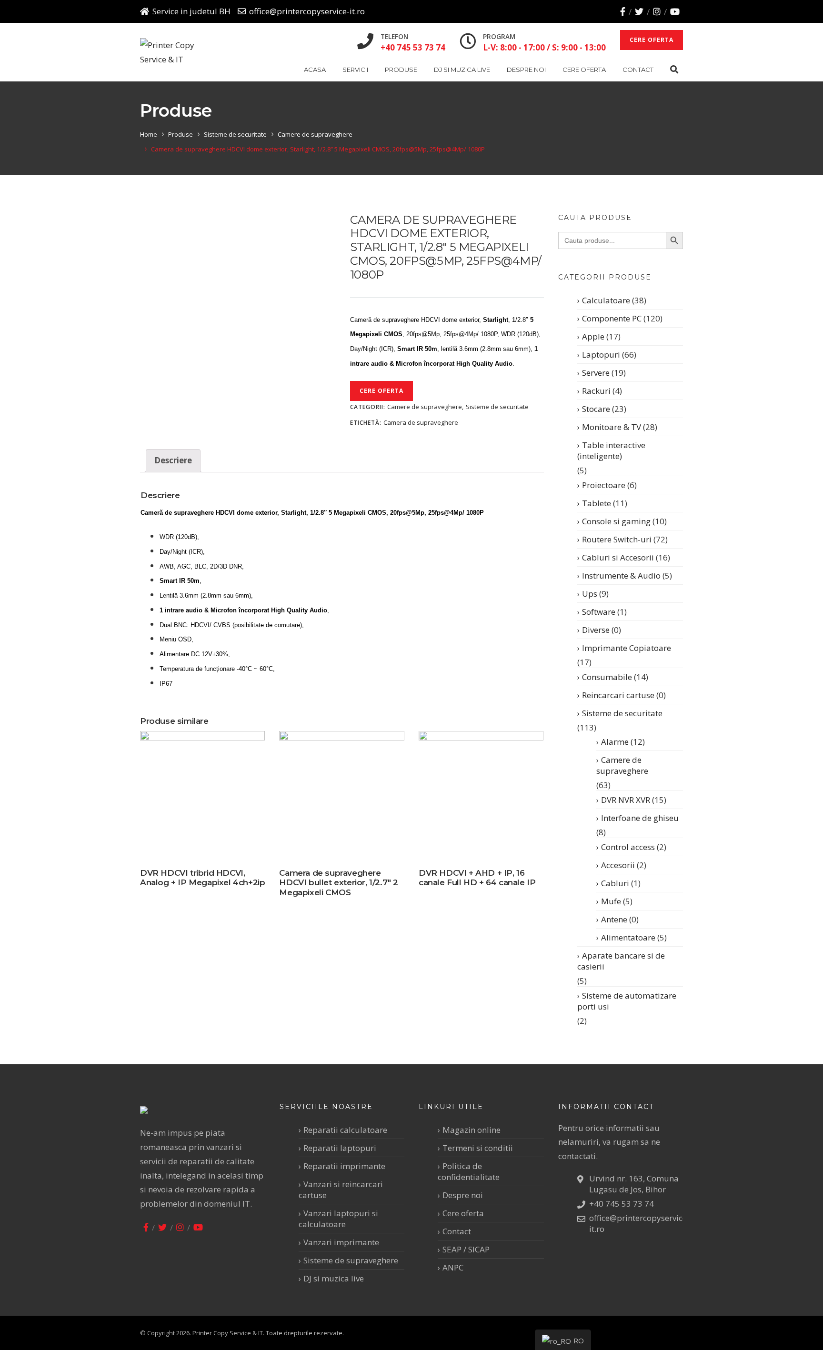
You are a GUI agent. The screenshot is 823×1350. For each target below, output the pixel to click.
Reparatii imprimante (344, 1165)
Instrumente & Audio (621, 575)
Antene (614, 919)
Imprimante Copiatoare (626, 647)
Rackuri (596, 390)
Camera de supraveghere (420, 422)
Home (148, 134)
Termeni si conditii (477, 1147)
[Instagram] (657, 11)
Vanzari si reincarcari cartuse (341, 1189)
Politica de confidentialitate (469, 1171)
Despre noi (526, 69)
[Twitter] (639, 11)
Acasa (315, 69)
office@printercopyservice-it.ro (307, 11)
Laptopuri (601, 354)
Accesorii (618, 865)
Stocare (596, 408)
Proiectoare (603, 485)
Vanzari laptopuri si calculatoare (338, 1219)
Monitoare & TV (611, 426)
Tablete (596, 503)
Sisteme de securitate (235, 134)
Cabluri (615, 883)
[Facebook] (623, 11)
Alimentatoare (628, 937)
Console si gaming (616, 521)
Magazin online (471, 1129)
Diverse (596, 629)
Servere (596, 372)
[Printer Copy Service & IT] (175, 52)
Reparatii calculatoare (345, 1129)
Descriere (173, 460)
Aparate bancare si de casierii (621, 961)
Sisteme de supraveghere (350, 1260)
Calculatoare (606, 300)
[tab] (173, 460)
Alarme (615, 741)
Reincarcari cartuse (618, 695)
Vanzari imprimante (341, 1242)
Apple (593, 336)
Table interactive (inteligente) (611, 450)
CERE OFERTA (651, 40)
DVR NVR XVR (625, 799)
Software (598, 611)
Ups (589, 593)
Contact (637, 69)
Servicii (355, 69)
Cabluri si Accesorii (618, 557)
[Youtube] (675, 11)
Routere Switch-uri (617, 539)
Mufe (611, 901)
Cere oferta (584, 69)
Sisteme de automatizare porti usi (626, 1001)
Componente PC (612, 318)
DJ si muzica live (462, 69)
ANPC (452, 1267)
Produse (401, 69)
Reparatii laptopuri (339, 1147)
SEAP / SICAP (466, 1249)
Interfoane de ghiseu (640, 817)
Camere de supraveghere (315, 134)
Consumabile (607, 676)
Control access (628, 846)
